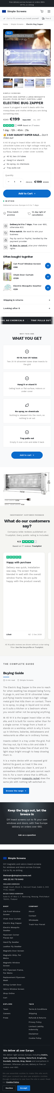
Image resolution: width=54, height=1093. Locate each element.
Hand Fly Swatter (11, 942)
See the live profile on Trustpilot (29, 647)
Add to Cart (25, 193)
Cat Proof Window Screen (27, 264)
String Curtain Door (12, 985)
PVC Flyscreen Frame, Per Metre (13, 971)
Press (5, 1018)
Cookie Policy (35, 1038)
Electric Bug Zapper (12, 923)
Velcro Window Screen (13, 989)
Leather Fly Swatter (12, 946)
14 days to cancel (18, 245)
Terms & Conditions (38, 1009)
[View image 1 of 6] (8, 83)
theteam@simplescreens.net (17, 875)
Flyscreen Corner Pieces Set (11, 936)
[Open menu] (49, 11)
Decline (9, 1088)
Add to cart (25, 455)
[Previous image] (7, 53)
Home (5, 24)
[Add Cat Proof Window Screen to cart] (48, 266)
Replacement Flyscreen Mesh (14, 978)
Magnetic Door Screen (13, 951)
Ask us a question (27, 835)
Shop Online (9, 993)
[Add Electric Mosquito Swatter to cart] (48, 288)
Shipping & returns (13, 300)
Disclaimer (33, 1034)
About (31, 911)
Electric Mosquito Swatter (27, 286)
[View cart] (41, 11)
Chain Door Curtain (23, 275)
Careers (6, 1013)
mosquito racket (31, 778)
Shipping (33, 1013)
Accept (23, 1088)
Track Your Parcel (37, 924)
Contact (32, 916)
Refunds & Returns (37, 1018)
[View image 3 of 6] (29, 83)
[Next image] (46, 53)
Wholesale (33, 920)
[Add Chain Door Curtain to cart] (48, 277)
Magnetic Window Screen (11, 964)
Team (5, 1009)
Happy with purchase (18, 562)
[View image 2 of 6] (18, 83)
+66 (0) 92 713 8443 (13, 879)
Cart (5, 998)
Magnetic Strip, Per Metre (12, 956)
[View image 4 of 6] (40, 83)
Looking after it (11, 308)
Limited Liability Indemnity (36, 1027)
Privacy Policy (35, 1022)
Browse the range (14, 791)
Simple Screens (17, 24)
